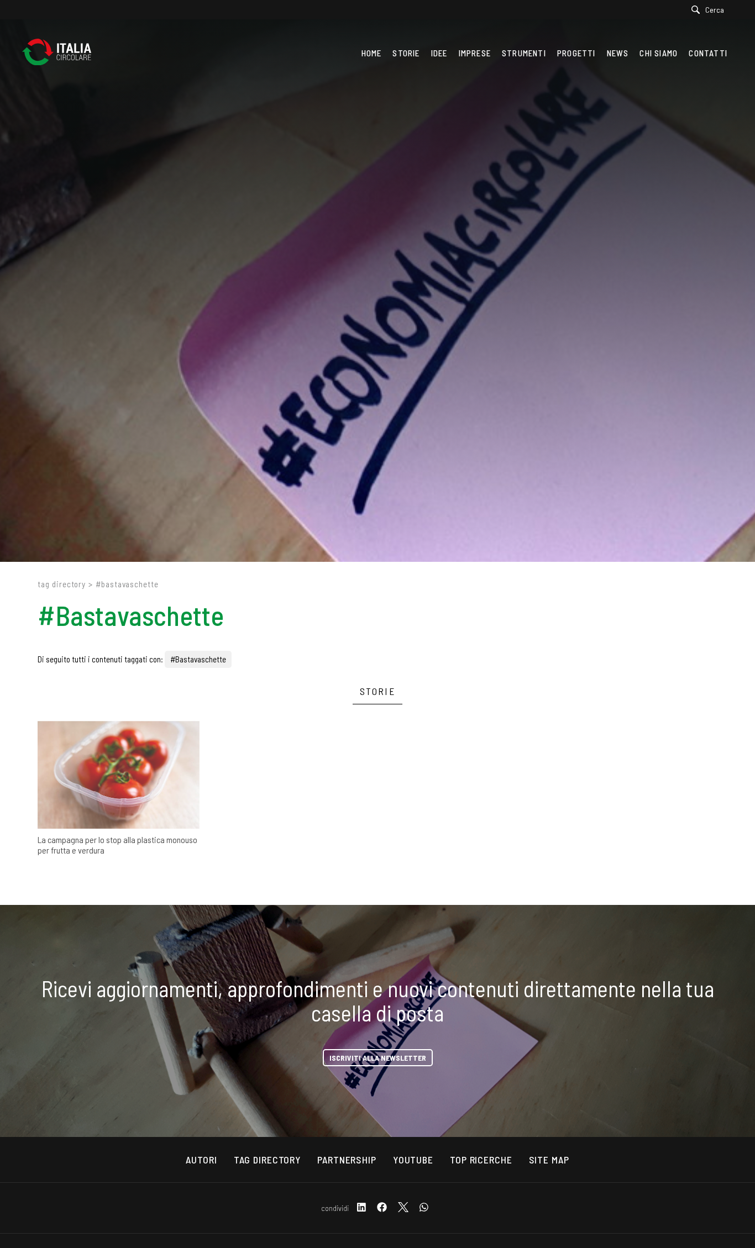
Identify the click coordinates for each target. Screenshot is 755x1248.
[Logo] (62, 53)
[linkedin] (361, 1208)
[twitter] (403, 1208)
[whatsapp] (424, 1208)
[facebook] (382, 1208)
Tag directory (62, 584)
